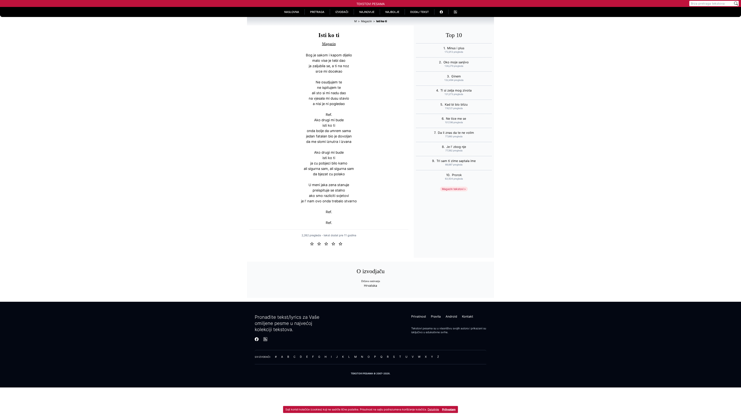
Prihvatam (449, 409)
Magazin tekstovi (453, 189)
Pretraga (317, 12)
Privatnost (418, 316)
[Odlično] (341, 243)
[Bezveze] (320, 243)
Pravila (436, 316)
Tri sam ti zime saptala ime (456, 161)
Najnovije (366, 12)
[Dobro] (334, 243)
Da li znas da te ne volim (456, 133)
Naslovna (291, 12)
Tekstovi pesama (422, 328)
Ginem (456, 76)
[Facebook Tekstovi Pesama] (441, 12)
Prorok (457, 175)
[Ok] (327, 243)
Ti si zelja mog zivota (456, 90)
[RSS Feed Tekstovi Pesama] (455, 12)
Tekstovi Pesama (370, 4)
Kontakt (467, 316)
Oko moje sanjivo (456, 62)
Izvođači (341, 12)
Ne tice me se (456, 118)
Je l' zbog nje (456, 147)
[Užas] (313, 243)
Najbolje (392, 12)
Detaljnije (433, 409)
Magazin (329, 44)
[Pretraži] (736, 3)
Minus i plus (455, 48)
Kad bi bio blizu (456, 104)
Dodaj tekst (419, 12)
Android (451, 316)
